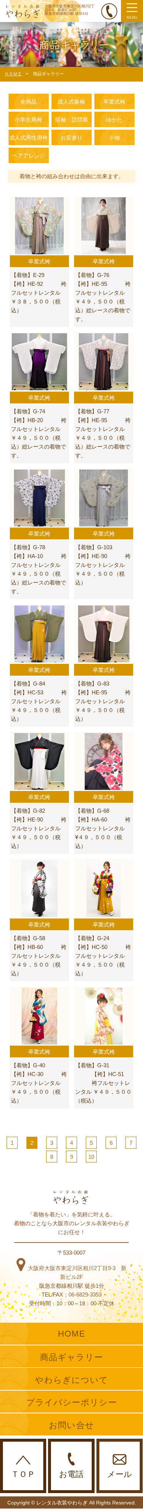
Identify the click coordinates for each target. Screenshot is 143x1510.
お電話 (71, 1474)
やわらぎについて (72, 1380)
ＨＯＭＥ (13, 73)
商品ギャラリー (71, 1357)
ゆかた (114, 119)
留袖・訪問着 (71, 119)
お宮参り (71, 137)
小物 (114, 137)
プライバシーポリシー (71, 1402)
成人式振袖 (71, 101)
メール (119, 1474)
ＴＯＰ (23, 1474)
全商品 (28, 101)
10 (91, 1157)
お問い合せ (71, 1425)
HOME (71, 1333)
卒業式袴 (114, 101)
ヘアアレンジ (28, 155)
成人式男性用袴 (28, 137)
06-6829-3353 (85, 1294)
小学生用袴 (28, 119)
